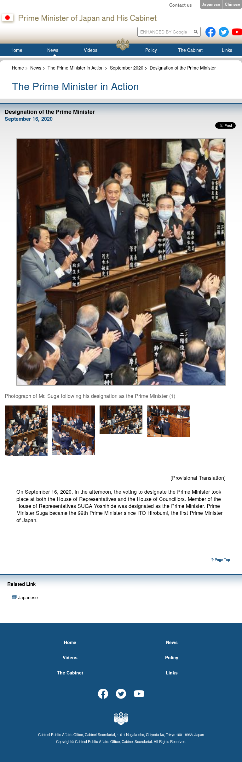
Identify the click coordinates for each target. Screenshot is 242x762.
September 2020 (126, 67)
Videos (70, 657)
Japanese (28, 597)
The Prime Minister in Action (76, 67)
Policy (171, 657)
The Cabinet (70, 672)
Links (172, 672)
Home (18, 67)
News (35, 67)
